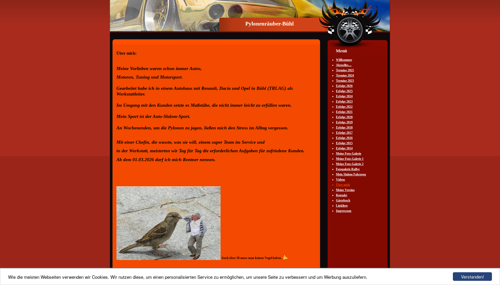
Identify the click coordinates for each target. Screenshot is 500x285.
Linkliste (342, 205)
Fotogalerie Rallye (348, 169)
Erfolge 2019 (344, 122)
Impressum (343, 211)
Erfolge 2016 (344, 138)
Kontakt (341, 195)
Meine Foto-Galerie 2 (350, 164)
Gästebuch (343, 200)
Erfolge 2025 (344, 91)
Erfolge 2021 (344, 112)
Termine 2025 (345, 70)
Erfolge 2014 (344, 148)
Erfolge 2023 (344, 101)
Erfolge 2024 (344, 96)
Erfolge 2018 (344, 127)
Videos (340, 179)
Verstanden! (472, 276)
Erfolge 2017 (344, 133)
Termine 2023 (345, 81)
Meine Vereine (345, 190)
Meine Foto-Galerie (348, 153)
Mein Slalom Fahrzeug (351, 174)
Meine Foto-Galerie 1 (350, 159)
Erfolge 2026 (344, 86)
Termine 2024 (345, 75)
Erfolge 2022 (344, 107)
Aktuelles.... (344, 65)
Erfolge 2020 (344, 117)
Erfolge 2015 (344, 143)
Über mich (343, 185)
